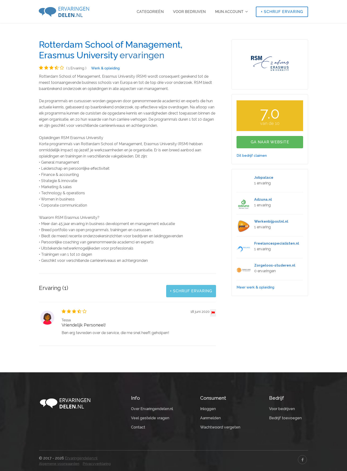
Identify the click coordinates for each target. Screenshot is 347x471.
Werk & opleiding (105, 68)
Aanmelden (210, 418)
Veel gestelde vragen (150, 418)
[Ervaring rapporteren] (213, 313)
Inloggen (208, 409)
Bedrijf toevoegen (285, 418)
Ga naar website (270, 142)
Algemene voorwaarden (59, 464)
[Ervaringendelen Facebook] (302, 459)
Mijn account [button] (230, 11)
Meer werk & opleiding (255, 287)
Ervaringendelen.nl (81, 458)
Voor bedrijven (189, 11)
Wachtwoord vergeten (220, 427)
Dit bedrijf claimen (252, 155)
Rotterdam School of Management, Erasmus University (110, 49)
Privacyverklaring (97, 464)
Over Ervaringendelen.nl (152, 409)
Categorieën (150, 11)
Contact (138, 427)
